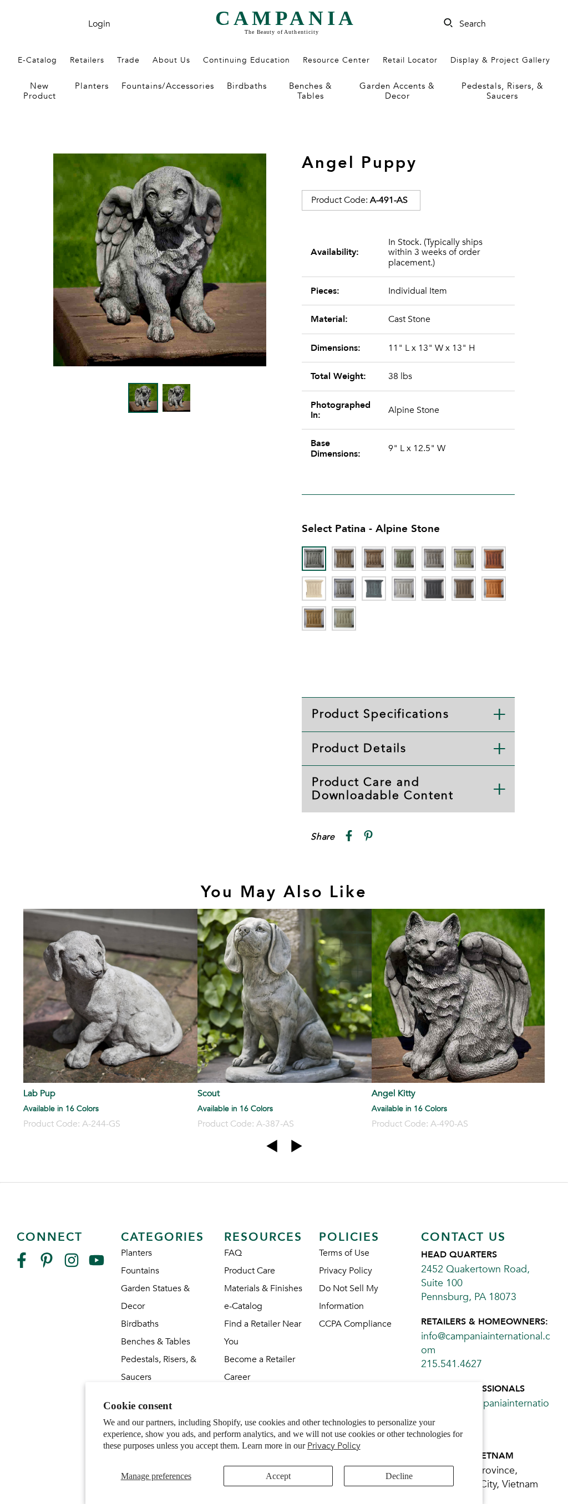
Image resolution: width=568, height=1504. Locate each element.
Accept (278, 1476)
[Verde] (344, 618)
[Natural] (404, 588)
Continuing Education (246, 60)
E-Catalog (37, 60)
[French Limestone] (314, 588)
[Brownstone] (374, 558)
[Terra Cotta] (493, 588)
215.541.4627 (451, 1364)
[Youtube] (96, 1265)
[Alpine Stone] (314, 558)
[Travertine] (314, 618)
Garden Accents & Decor (397, 90)
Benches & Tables (310, 90)
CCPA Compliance (355, 1324)
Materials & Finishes (263, 1288)
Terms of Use (344, 1253)
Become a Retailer (259, 1359)
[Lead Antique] (374, 588)
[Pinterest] (46, 1265)
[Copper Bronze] (404, 558)
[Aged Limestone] (344, 558)
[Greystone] (344, 588)
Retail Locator (410, 60)
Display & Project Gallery (500, 60)
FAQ (233, 1253)
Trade (128, 60)
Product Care (249, 1271)
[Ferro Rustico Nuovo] (493, 558)
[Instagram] (71, 1265)
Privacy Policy (334, 1446)
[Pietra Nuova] (464, 588)
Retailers (87, 60)
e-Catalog (243, 1306)
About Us (171, 60)
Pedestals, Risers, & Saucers (503, 90)
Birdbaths (247, 85)
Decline (399, 1476)
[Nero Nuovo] (434, 588)
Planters (92, 85)
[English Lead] (434, 558)
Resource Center (336, 60)
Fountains (140, 1271)
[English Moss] (464, 558)
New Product (39, 90)
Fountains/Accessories (167, 85)
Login (99, 24)
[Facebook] (21, 1265)
